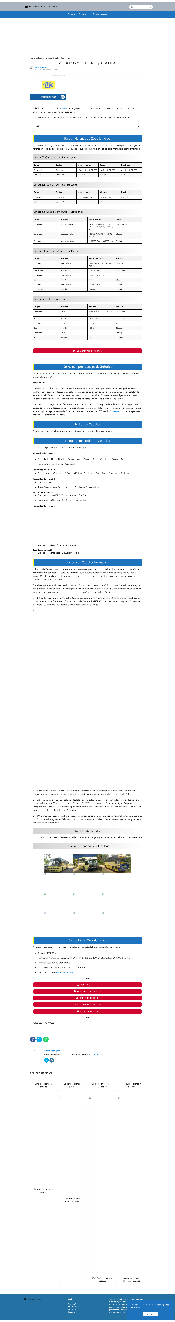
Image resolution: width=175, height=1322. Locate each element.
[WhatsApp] (46, 1039)
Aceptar (150, 1314)
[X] (39, 1039)
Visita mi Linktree (96, 1054)
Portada (71, 14)
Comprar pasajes (100, 14)
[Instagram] (51, 1060)
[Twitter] (46, 1060)
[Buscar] (150, 7)
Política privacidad (74, 1309)
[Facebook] (33, 1039)
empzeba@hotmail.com (66, 972)
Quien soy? (72, 1304)
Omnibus (82, 14)
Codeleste (114, 411)
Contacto (71, 1312)
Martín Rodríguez (41, 67)
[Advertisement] (87, 37)
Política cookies (73, 1307)
